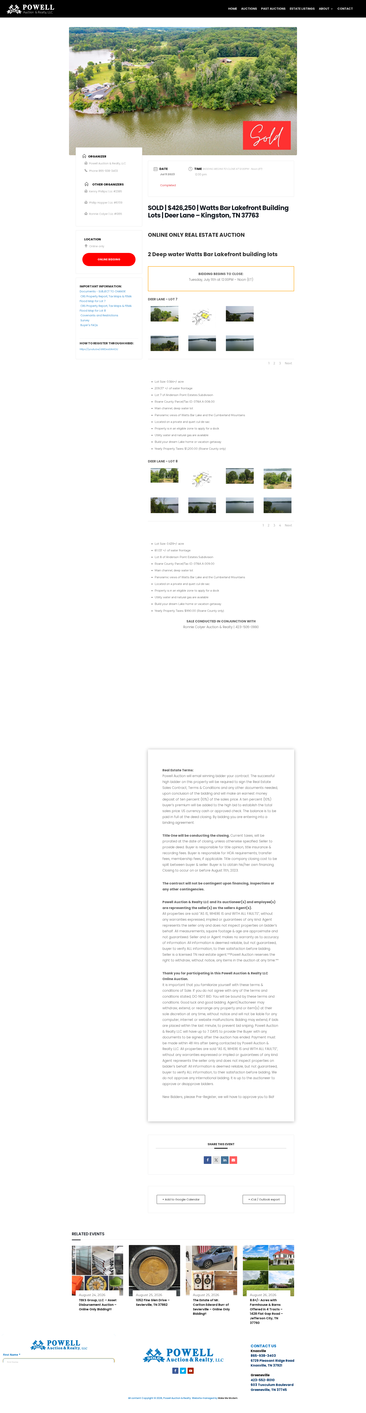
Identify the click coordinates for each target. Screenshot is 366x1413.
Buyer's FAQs (89, 325)
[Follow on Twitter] (183, 1371)
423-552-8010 (263, 1380)
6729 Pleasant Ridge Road (272, 1360)
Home (232, 8)
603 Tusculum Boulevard (272, 1385)
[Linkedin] (225, 1160)
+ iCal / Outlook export (264, 1199)
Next (288, 363)
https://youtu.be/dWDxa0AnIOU (99, 349)
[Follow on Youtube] (191, 1371)
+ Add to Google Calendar (181, 1199)
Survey (84, 320)
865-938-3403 (108, 171)
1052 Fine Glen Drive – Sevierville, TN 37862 (153, 1302)
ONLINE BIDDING (109, 259)
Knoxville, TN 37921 (266, 1365)
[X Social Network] (216, 1160)
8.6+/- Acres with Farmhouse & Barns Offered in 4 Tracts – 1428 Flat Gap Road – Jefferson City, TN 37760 (266, 1311)
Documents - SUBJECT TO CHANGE (103, 291)
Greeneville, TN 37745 (269, 1389)
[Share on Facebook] (207, 1160)
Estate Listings (302, 8)
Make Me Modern (228, 1398)
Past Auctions (273, 8)
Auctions (249, 8)
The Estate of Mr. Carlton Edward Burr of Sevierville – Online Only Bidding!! (211, 1307)
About (324, 8)
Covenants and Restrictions (99, 315)
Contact (345, 8)
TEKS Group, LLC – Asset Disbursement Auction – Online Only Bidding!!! (97, 1304)
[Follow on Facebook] (175, 1371)
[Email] (233, 1160)
